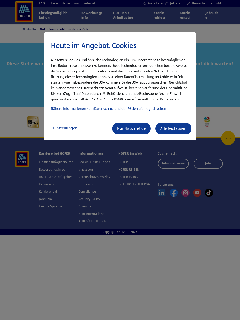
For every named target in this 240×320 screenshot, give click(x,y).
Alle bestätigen (173, 128)
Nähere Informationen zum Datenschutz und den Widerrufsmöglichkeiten (108, 109)
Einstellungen (65, 128)
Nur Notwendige (131, 128)
